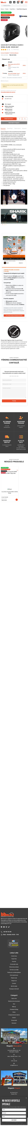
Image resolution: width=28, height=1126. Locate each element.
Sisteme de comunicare (14, 1001)
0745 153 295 (14, 1060)
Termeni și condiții (14, 969)
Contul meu (14, 956)
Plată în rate (14, 978)
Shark (6, 9)
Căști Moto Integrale (22, 9)
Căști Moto (12, 9)
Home (2, 9)
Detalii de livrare (8, 118)
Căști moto (14, 998)
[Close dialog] (26, 1098)
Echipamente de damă (14, 1014)
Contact (14, 983)
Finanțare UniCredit (14, 989)
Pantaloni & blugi (14, 1009)
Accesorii (14, 1023)
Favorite (14, 961)
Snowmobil (14, 1020)
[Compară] (24, 118)
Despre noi (14, 980)
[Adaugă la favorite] (19, 118)
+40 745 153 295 (7, 931)
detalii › (24, 65)
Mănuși (14, 1006)
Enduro (14, 1017)
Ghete (14, 1012)
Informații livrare (14, 975)
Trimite (14, 400)
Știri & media (14, 986)
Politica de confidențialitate (14, 972)
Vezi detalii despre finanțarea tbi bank (14, 315)
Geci (14, 1004)
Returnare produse (14, 967)
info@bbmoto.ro (14, 1065)
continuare (14, 1120)
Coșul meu (14, 958)
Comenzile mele (14, 964)
